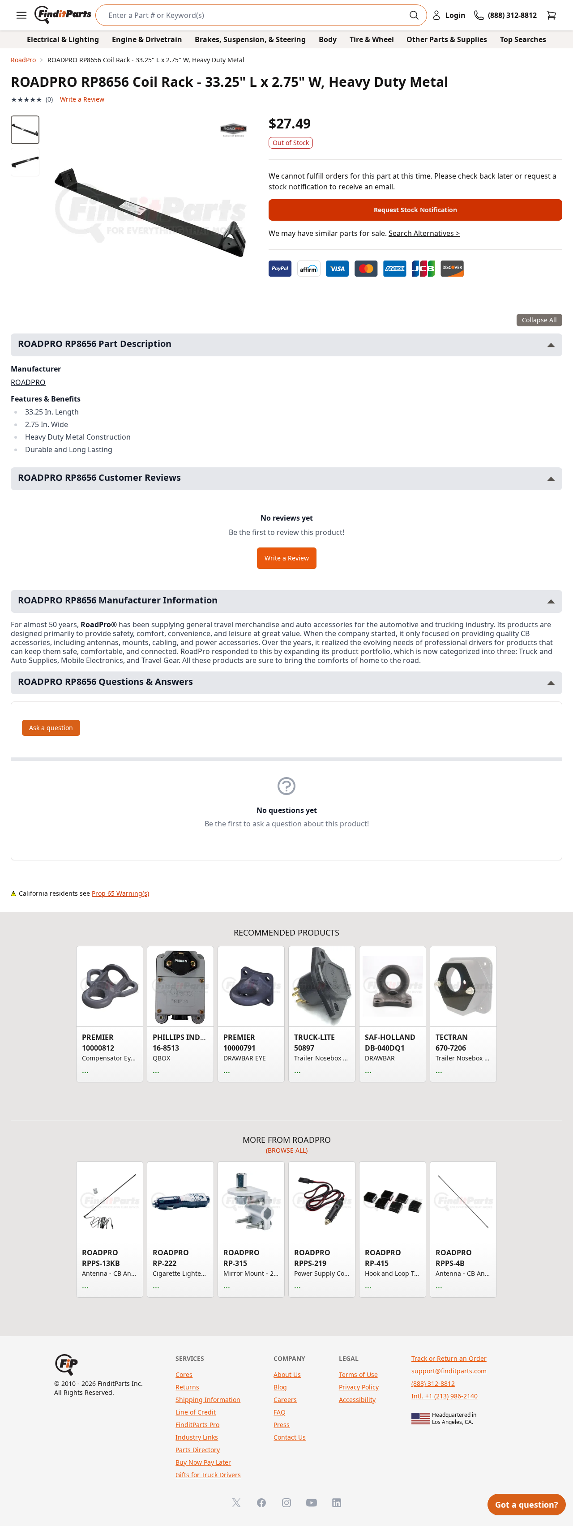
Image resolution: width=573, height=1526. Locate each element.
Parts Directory (197, 1449)
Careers (285, 1399)
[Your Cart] (551, 15)
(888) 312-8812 (433, 1383)
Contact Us (290, 1437)
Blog (280, 1387)
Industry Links (196, 1437)
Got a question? (526, 1504)
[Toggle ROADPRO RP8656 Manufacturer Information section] (551, 601)
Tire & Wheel (372, 39)
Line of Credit (195, 1412)
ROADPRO (28, 382)
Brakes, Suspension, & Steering (250, 39)
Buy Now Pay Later (203, 1462)
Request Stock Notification (415, 209)
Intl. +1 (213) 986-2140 (444, 1396)
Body (328, 39)
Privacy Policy (359, 1387)
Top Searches (523, 39)
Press (282, 1424)
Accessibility (357, 1399)
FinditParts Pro (197, 1424)
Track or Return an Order (449, 1358)
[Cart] (551, 15)
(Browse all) (287, 1150)
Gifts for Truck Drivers (208, 1474)
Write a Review (82, 99)
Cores (183, 1374)
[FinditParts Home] (63, 15)
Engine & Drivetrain (147, 39)
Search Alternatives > (424, 233)
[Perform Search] (414, 15)
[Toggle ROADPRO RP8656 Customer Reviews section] (551, 478)
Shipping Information (207, 1399)
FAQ (280, 1412)
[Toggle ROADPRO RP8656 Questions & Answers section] (551, 682)
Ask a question (51, 727)
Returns (187, 1387)
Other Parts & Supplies (446, 39)
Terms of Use (358, 1374)
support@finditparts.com (449, 1371)
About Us (287, 1374)
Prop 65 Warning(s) (120, 893)
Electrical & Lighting (63, 39)
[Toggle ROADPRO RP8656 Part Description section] (551, 344)
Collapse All (539, 320)
